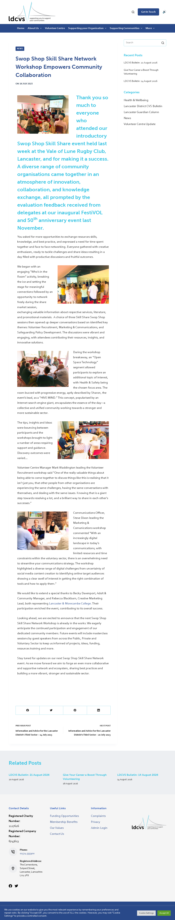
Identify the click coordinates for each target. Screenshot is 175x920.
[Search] (133, 12)
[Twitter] (51, 710)
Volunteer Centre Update (140, 124)
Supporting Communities (124, 28)
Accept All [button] (164, 913)
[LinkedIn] (99, 710)
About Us (33, 28)
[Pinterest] (75, 710)
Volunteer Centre (55, 28)
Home (20, 28)
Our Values (57, 828)
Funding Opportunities (64, 816)
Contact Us (57, 834)
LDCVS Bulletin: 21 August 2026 (29, 774)
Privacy (95, 822)
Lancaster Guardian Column (141, 112)
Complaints (98, 816)
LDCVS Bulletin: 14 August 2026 (137, 774)
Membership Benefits (63, 822)
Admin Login (99, 828)
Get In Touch (148, 12)
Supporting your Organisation (86, 28)
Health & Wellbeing (136, 100)
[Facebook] (27, 710)
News (20, 48)
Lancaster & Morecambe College (70, 603)
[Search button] (162, 42)
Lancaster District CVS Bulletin (143, 106)
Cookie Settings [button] (146, 913)
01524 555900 (27, 853)
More (149, 28)
